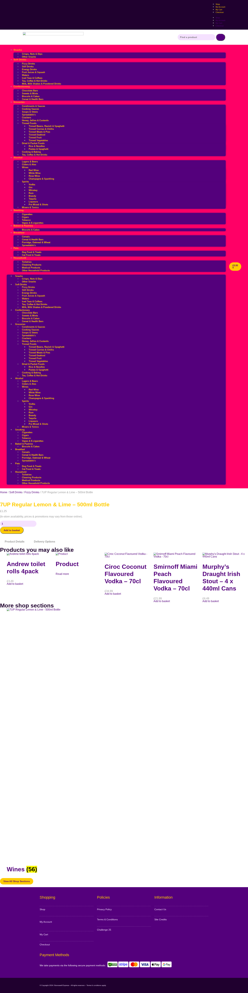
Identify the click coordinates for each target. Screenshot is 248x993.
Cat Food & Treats (31, 255)
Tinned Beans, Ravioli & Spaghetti (46, 126)
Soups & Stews (30, 112)
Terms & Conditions (107, 919)
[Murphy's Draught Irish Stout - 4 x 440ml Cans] (225, 556)
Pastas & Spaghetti (38, 149)
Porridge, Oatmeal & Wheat (36, 242)
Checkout (220, 12)
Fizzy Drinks (28, 63)
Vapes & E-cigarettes (32, 223)
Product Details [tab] (14, 541)
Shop (218, 18)
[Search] (220, 37)
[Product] (62, 553)
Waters (25, 75)
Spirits (25, 181)
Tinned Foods (29, 123)
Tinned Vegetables (38, 140)
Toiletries (27, 262)
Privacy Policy (104, 909)
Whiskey (33, 190)
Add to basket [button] (15, 583)
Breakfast (18, 232)
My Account (220, 20)
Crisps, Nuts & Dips (32, 54)
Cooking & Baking (31, 152)
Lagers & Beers (30, 161)
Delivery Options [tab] (44, 541)
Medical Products (31, 267)
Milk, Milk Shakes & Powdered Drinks (41, 83)
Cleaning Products (31, 265)
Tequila (32, 199)
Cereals (26, 236)
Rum (31, 193)
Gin (30, 187)
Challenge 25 (104, 929)
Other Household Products (36, 270)
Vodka (32, 184)
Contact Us (160, 909)
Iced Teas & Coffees (32, 78)
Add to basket (12, 530)
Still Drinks (28, 66)
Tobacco (26, 220)
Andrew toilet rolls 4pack (26, 568)
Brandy (32, 196)
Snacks (17, 49)
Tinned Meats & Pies (39, 132)
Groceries (19, 102)
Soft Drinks (19, 59)
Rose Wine (34, 176)
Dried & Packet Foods (33, 143)
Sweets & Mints (30, 93)
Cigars (25, 217)
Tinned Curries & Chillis (41, 129)
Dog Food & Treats (31, 252)
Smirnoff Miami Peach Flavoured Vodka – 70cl (175, 577)
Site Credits (160, 919)
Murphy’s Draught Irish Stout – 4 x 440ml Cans (221, 577)
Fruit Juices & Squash (33, 72)
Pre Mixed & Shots (38, 204)
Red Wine (34, 170)
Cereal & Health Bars (32, 99)
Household (19, 257)
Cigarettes (27, 214)
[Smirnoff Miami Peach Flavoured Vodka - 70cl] (176, 556)
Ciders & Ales (29, 164)
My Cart (219, 23)
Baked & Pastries (23, 225)
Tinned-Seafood (37, 134)
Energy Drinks (29, 69)
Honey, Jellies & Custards (35, 120)
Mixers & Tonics (30, 207)
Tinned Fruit (35, 137)
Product (67, 564)
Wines (25, 167)
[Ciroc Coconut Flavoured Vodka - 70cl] (127, 556)
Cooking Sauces (30, 109)
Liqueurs (33, 201)
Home (3, 492)
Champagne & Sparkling (41, 179)
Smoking (18, 210)
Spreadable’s (29, 114)
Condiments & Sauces (33, 106)
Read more (62, 573)
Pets (16, 248)
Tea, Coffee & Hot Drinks (34, 81)
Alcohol (17, 157)
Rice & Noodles (37, 146)
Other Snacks (29, 57)
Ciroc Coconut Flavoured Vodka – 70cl (125, 574)
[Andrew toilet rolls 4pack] (23, 553)
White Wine (34, 173)
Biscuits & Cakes (30, 96)
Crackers (26, 117)
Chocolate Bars (30, 90)
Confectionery (21, 86)
